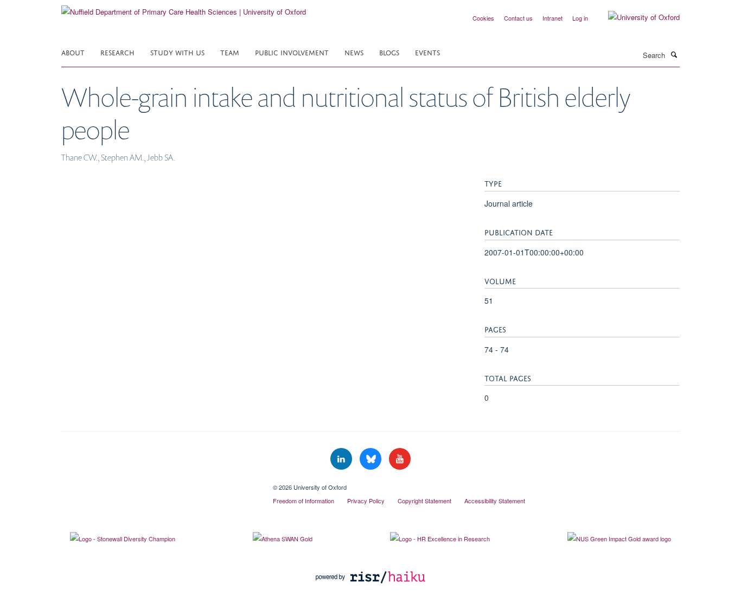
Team (229, 52)
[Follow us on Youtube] (400, 459)
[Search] (674, 54)
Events (427, 52)
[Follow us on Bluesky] (372, 459)
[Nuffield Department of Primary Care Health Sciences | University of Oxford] (183, 8)
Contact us (518, 18)
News (353, 52)
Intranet (552, 18)
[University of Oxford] (636, 17)
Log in (580, 18)
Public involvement (292, 52)
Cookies (483, 18)
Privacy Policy (366, 500)
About (73, 52)
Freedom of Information (303, 500)
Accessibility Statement (494, 500)
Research (117, 52)
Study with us (177, 52)
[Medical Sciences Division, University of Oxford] (159, 483)
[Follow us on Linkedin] (342, 459)
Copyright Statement (424, 500)
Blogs (389, 52)
